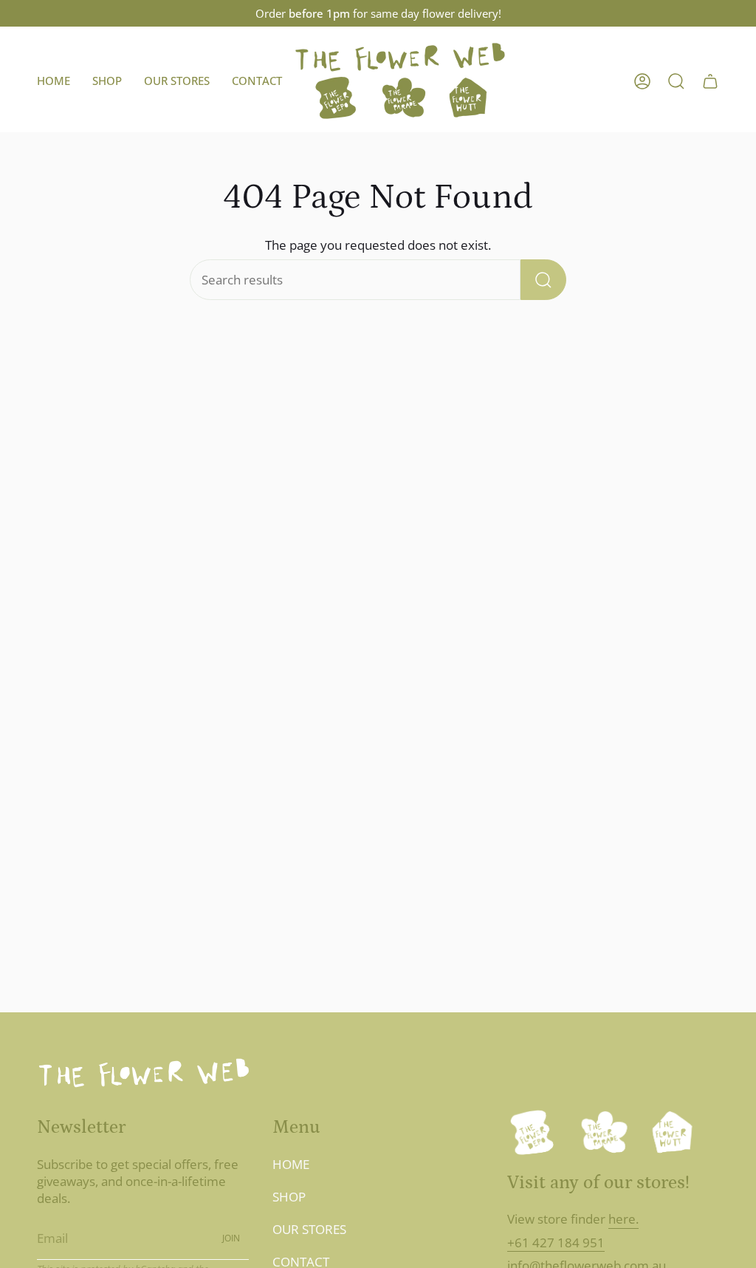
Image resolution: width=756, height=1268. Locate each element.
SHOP (289, 1196)
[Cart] (710, 81)
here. (623, 1218)
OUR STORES (309, 1229)
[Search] (543, 279)
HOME (290, 1164)
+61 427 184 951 (556, 1242)
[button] (107, 81)
